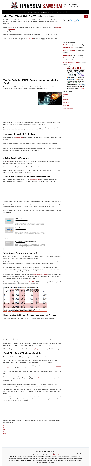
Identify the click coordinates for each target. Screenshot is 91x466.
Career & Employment (69, 108)
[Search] (86, 16)
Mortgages (66, 99)
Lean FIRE (31, 282)
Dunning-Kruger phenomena (38, 349)
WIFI (9, 161)
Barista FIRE (12, 29)
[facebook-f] (75, 20)
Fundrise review (67, 45)
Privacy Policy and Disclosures (56, 454)
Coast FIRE (58, 27)
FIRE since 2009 (19, 137)
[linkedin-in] (78, 20)
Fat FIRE (31, 38)
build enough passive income (40, 377)
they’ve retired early (35, 179)
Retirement (66, 105)
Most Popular (67, 102)
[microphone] (68, 20)
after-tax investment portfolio (40, 274)
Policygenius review (68, 47)
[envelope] (65, 20)
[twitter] (72, 20)
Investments (66, 97)
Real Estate (66, 94)
